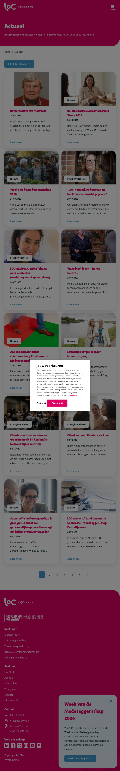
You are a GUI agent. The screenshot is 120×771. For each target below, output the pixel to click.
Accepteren (57, 403)
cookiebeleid (72, 395)
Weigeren (41, 403)
